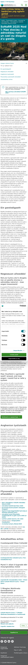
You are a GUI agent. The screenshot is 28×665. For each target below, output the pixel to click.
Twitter (5, 641)
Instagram (12, 641)
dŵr (2, 528)
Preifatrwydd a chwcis (20, 653)
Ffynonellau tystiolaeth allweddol (11, 77)
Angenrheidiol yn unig (14, 358)
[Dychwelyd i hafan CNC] (8, 5)
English (25, 1)
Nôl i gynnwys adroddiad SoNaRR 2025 (15, 92)
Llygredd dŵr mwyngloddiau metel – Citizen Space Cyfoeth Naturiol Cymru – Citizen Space (14, 581)
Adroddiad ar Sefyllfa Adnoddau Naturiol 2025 (12, 22)
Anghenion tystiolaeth (7, 74)
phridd (6, 528)
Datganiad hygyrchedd (4, 647)
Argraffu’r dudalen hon (7, 626)
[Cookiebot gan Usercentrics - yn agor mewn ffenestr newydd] (22, 306)
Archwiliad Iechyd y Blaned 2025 (12, 524)
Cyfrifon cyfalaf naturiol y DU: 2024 (12, 518)
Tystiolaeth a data (11, 20)
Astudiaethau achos (6, 79)
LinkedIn (9, 641)
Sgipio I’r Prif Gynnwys (7, 1)
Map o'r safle (18, 650)
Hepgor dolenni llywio (7, 63)
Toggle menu (26, 5)
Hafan (3, 20)
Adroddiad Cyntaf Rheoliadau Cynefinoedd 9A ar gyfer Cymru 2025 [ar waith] (14, 515)
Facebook (2, 641)
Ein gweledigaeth (6, 69)
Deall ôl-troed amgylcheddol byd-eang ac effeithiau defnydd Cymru (14, 511)
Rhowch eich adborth (7, 624)
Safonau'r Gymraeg (20, 647)
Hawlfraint (4, 653)
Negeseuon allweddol (7, 71)
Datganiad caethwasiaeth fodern (7, 656)
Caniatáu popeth (14, 354)
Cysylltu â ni (14, 632)
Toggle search (22, 5)
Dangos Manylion (17, 350)
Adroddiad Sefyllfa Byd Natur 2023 (12, 505)
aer (24, 527)
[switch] (23, 336)
